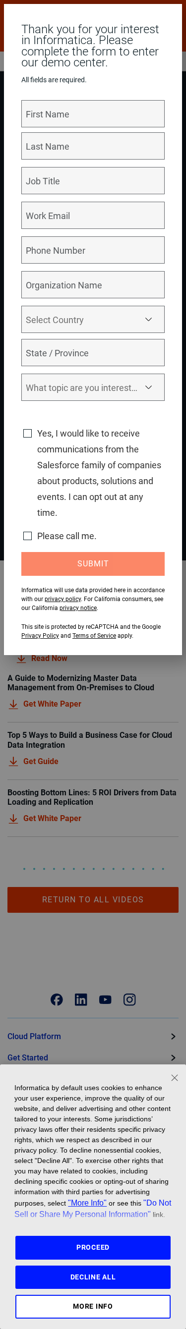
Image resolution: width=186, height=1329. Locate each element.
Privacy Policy (40, 635)
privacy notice (78, 608)
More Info (93, 1306)
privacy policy (63, 599)
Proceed (93, 1247)
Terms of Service (94, 635)
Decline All (93, 1277)
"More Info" (87, 1202)
